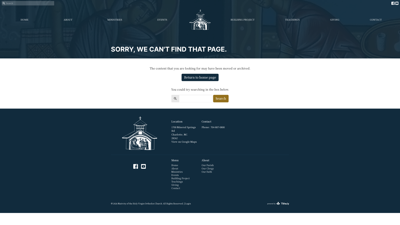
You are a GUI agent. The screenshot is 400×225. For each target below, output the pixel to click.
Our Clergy (208, 168)
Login (188, 203)
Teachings (292, 19)
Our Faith (207, 171)
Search (221, 98)
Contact (376, 19)
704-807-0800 (218, 127)
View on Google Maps (184, 141)
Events (162, 19)
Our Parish (208, 165)
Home (24, 19)
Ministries (114, 19)
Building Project (243, 19)
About (68, 19)
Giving (334, 19)
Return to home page (200, 77)
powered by (276, 206)
